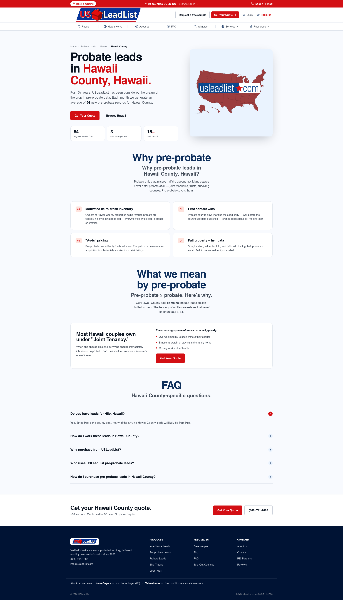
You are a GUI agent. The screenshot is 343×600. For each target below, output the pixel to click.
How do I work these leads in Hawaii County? (104, 436)
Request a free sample (192, 15)
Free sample (200, 546)
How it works (115, 26)
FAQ (173, 26)
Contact (241, 552)
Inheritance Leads (160, 546)
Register (266, 14)
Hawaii (103, 46)
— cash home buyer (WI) (117, 583)
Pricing (86, 26)
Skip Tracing (156, 564)
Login (250, 14)
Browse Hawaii (116, 115)
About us (144, 26)
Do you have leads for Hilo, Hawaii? (97, 413)
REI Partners (244, 558)
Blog (195, 552)
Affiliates (203, 26)
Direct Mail (155, 570)
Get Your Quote (223, 15)
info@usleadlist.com (81, 564)
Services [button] (230, 26)
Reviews (242, 564)
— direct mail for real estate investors (174, 583)
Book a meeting (85, 3)
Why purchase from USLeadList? (95, 449)
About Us (242, 546)
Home (73, 46)
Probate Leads (88, 46)
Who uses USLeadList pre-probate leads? (102, 463)
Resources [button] (260, 26)
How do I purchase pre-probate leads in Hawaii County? (113, 476)
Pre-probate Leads (160, 552)
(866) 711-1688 (264, 3)
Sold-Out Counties (203, 564)
